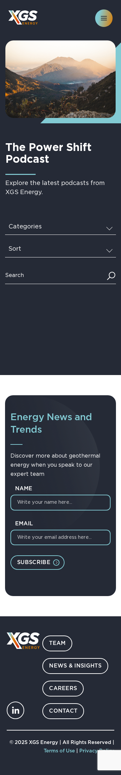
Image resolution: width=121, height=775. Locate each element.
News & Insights (75, 666)
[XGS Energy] (23, 17)
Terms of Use (60, 751)
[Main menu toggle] (104, 18)
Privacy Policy (96, 751)
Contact (63, 711)
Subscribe (33, 562)
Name (23, 488)
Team (57, 643)
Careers (63, 688)
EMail (24, 523)
